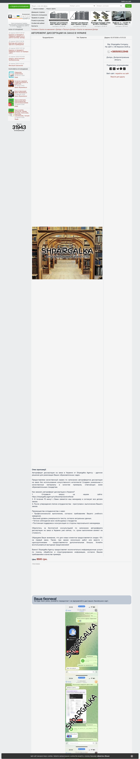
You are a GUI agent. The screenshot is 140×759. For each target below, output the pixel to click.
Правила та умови (37, 18)
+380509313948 (119, 51)
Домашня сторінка (38, 12)
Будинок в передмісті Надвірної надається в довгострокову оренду (17, 36)
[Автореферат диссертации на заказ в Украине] (67, 252)
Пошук (128, 6)
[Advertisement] (81, 579)
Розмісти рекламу (37, 20)
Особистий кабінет (38, 23)
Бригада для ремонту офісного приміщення (16, 43)
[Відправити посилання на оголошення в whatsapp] (124, 69)
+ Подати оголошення (19, 6)
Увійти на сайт (126, 1)
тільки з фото (51, 9)
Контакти (34, 26)
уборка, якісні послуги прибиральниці (16, 59)
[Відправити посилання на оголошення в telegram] (117, 69)
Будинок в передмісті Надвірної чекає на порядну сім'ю (18, 51)
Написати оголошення (39, 15)
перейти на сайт (122, 73)
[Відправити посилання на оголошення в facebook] (111, 69)
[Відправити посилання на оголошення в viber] (114, 69)
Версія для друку (118, 77)
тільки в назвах (38, 9)
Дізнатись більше (103, 756)
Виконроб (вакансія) (16, 65)
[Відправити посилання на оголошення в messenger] (121, 69)
